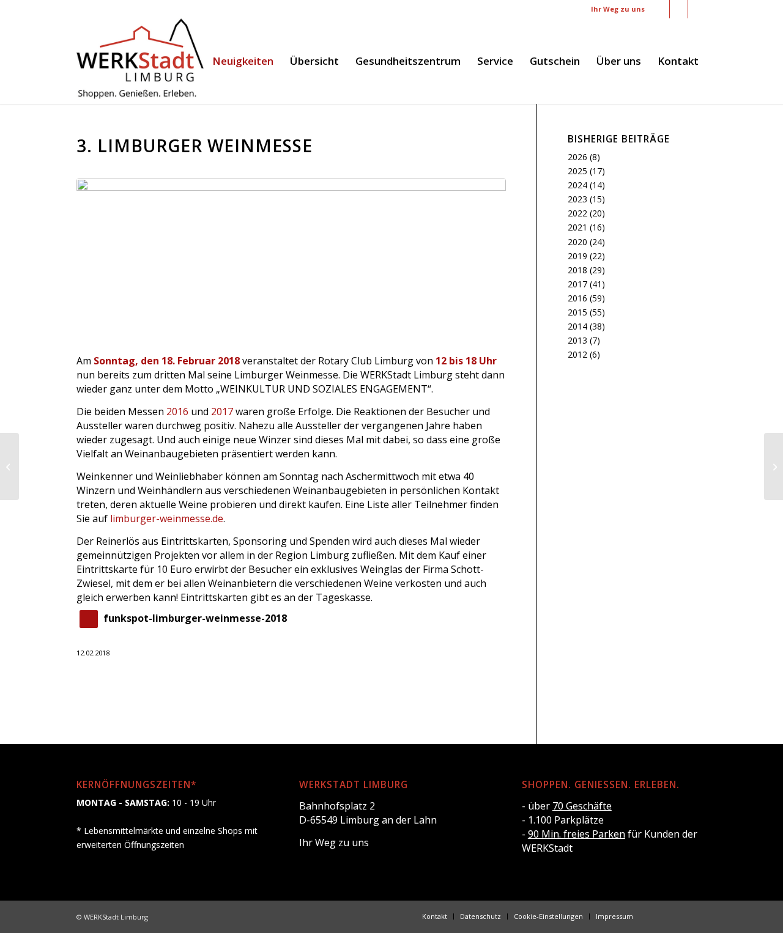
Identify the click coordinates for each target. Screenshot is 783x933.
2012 (577, 354)
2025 (577, 171)
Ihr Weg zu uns (618, 8)
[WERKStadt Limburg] (140, 61)
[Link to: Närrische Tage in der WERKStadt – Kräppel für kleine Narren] (9, 466)
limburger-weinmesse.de (166, 518)
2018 (577, 270)
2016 (177, 411)
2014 (577, 326)
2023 (577, 199)
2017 (222, 411)
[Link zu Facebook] (660, 9)
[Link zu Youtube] (697, 9)
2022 (577, 213)
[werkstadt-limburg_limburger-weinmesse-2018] (291, 259)
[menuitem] (242, 61)
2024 (577, 185)
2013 (577, 340)
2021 (577, 227)
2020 (577, 242)
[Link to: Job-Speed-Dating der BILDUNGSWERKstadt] (773, 466)
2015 (577, 312)
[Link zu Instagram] (679, 9)
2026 (577, 157)
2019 (577, 256)
